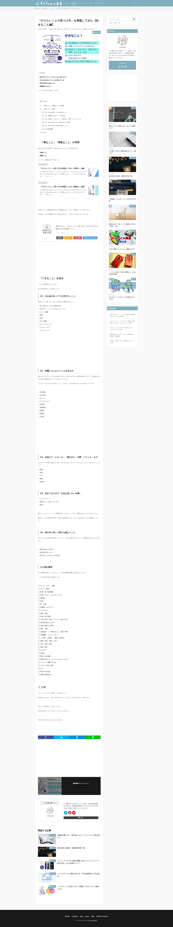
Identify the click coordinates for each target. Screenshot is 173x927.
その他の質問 (47, 129)
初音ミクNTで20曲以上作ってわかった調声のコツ (122, 127)
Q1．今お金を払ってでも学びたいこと (54, 112)
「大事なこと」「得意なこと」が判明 (52, 105)
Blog (80, 3)
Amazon (68, 238)
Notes (85, 3)
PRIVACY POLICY (102, 916)
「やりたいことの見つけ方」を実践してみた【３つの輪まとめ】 (78, 887)
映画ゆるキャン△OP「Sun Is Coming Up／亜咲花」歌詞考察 (122, 335)
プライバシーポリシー (100, 3)
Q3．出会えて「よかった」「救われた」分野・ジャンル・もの (61, 119)
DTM (111, 22)
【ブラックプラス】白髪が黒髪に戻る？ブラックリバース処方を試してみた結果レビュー (78, 862)
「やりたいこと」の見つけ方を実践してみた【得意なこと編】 (62, 187)
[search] (134, 19)
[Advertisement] (69, 256)
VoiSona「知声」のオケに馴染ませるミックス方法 (122, 341)
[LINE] (93, 737)
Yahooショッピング (90, 238)
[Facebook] (46, 737)
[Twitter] (61, 737)
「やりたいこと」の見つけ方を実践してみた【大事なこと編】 (62, 168)
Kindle (60, 238)
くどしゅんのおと (92, 920)
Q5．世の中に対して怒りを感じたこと (54, 125)
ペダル (115, 22)
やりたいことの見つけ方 (72, 29)
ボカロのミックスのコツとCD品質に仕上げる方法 (122, 298)
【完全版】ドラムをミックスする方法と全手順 (122, 200)
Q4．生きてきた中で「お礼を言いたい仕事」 (56, 122)
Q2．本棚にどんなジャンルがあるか (54, 115)
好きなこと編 (81, 29)
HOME (38, 8)
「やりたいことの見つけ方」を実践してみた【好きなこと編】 (65, 8)
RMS (90, 3)
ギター (133, 132)
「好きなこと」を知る (47, 109)
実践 (86, 29)
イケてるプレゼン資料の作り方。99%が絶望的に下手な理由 (78, 875)
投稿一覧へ (80, 817)
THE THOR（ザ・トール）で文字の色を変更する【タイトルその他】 (122, 315)
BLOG (134, 230)
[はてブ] (77, 737)
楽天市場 (77, 238)
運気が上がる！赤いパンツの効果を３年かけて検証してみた (122, 225)
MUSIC (66, 3)
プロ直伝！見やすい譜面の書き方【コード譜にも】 (122, 152)
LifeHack (74, 3)
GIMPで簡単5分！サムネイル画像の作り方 (122, 249)
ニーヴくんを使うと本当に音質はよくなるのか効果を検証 (122, 273)
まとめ (43, 132)
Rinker (62, 232)
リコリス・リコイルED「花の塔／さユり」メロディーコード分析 (122, 328)
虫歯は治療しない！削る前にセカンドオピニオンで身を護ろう (78, 836)
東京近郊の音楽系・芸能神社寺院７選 (71, 848)
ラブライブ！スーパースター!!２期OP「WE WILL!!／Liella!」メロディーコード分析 (122, 322)
